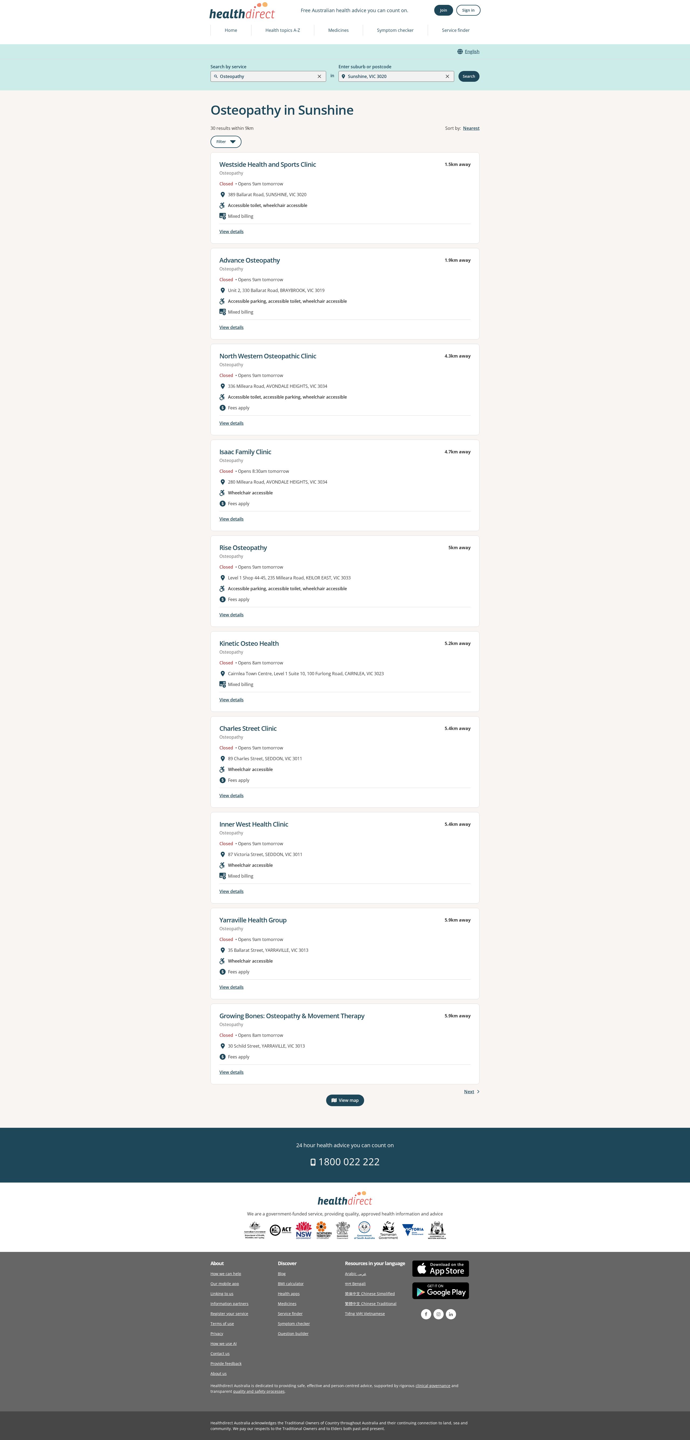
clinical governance (433, 1385)
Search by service (228, 67)
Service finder (456, 30)
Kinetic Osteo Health (249, 643)
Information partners (230, 1303)
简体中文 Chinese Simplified (370, 1293)
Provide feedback (226, 1363)
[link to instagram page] (438, 1314)
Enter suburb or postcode (365, 67)
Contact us (220, 1353)
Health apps (289, 1293)
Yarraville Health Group (253, 919)
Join (443, 10)
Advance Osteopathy (249, 260)
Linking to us (222, 1293)
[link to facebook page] (426, 1314)
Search (469, 76)
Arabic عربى (355, 1273)
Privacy (217, 1333)
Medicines (338, 30)
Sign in (468, 10)
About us (219, 1373)
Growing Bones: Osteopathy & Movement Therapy (291, 1015)
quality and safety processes (259, 1391)
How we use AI (224, 1343)
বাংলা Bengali (355, 1283)
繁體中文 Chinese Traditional (370, 1303)
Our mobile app (225, 1283)
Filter (229, 142)
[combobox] (220, 17)
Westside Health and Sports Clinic (267, 164)
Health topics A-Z (282, 30)
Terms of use (222, 1323)
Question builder (293, 1333)
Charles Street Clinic (248, 728)
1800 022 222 (348, 1161)
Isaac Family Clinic (245, 451)
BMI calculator (291, 1283)
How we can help (226, 1273)
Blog (282, 1273)
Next (469, 1092)
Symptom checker (395, 30)
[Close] (319, 76)
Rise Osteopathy (243, 547)
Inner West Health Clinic (253, 824)
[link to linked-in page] (451, 1314)
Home (231, 30)
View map (351, 1101)
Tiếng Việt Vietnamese (365, 1313)
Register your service (229, 1313)
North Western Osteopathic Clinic (267, 355)
